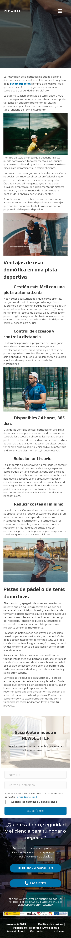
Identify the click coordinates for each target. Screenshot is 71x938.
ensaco (11, 10)
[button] (35, 811)
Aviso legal (50, 927)
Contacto (36, 931)
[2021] (61, 11)
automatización (20, 83)
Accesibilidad (15, 931)
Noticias (59, 931)
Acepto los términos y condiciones (34, 801)
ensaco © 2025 (16, 924)
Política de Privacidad (27, 927)
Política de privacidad (26, 797)
